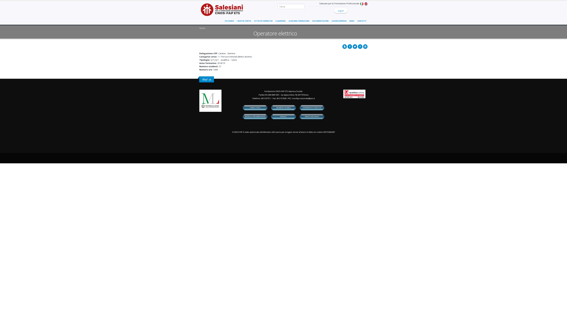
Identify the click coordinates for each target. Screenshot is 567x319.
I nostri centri (244, 21)
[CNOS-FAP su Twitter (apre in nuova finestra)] (355, 46)
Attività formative (263, 21)
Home (202, 28)
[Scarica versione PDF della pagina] (344, 46)
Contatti (361, 21)
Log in (341, 10)
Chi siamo (229, 21)
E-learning (281, 21)
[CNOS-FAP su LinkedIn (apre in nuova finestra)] (365, 46)
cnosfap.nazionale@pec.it (303, 98)
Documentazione (320, 21)
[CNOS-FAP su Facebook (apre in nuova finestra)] (350, 46)
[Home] (223, 11)
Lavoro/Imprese (339, 21)
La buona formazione (299, 21)
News (352, 21)
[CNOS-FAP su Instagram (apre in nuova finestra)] (360, 46)
